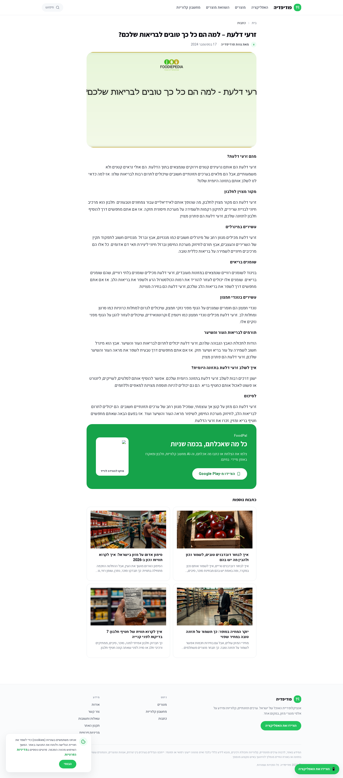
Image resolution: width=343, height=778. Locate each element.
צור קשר (94, 711)
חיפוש (50, 7)
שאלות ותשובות (89, 718)
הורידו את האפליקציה (281, 725)
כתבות (162, 718)
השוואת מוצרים (217, 7)
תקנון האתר (92, 725)
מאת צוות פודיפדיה (238, 44)
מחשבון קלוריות (188, 7)
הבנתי (68, 764)
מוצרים (240, 7)
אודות (96, 704)
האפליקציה (259, 7)
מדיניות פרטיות (89, 732)
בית (254, 23)
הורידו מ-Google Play (217, 474)
